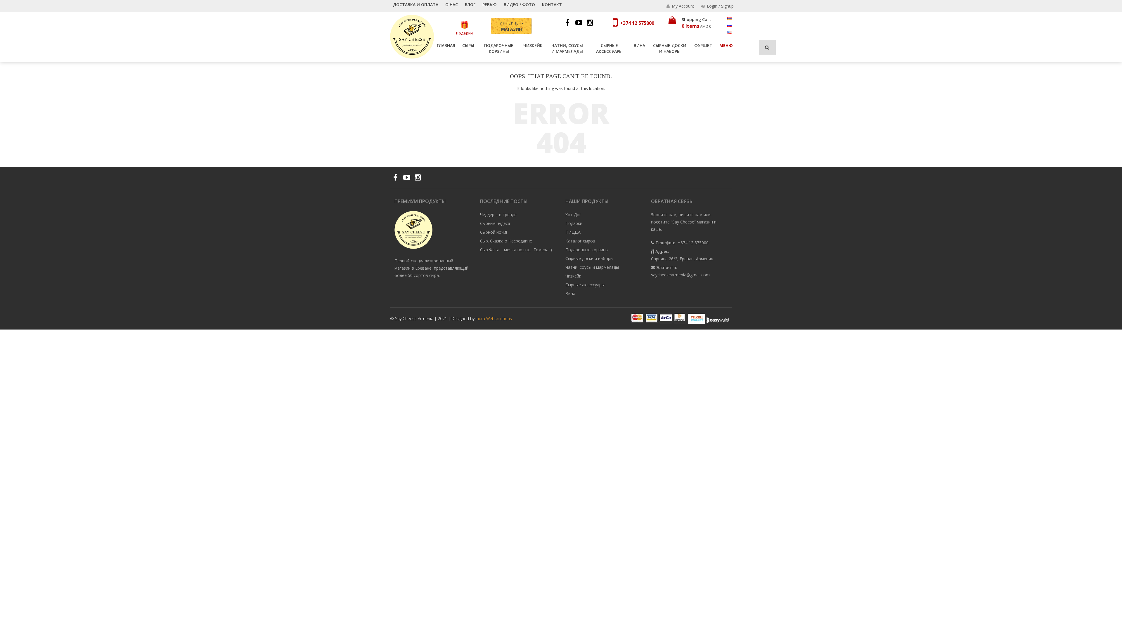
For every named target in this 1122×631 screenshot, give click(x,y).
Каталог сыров (580, 241)
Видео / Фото (519, 4)
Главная (446, 45)
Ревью (489, 4)
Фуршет (703, 45)
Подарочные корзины (498, 48)
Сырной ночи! (493, 232)
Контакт (552, 4)
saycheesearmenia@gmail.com (680, 275)
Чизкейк (533, 45)
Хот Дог (573, 214)
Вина (639, 45)
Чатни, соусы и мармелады (567, 48)
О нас (451, 4)
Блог (470, 4)
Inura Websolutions (494, 318)
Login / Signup (720, 6)
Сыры (468, 45)
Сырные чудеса (495, 223)
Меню (726, 45)
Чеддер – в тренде (498, 214)
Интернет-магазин (511, 26)
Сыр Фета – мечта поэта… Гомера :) (516, 249)
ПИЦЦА (573, 232)
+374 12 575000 (637, 23)
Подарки (464, 33)
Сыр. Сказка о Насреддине (506, 241)
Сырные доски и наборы (669, 48)
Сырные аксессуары (609, 48)
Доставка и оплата (415, 4)
